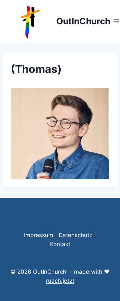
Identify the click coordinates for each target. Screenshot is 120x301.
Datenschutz (75, 235)
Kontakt (60, 244)
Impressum (38, 235)
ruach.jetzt (60, 280)
